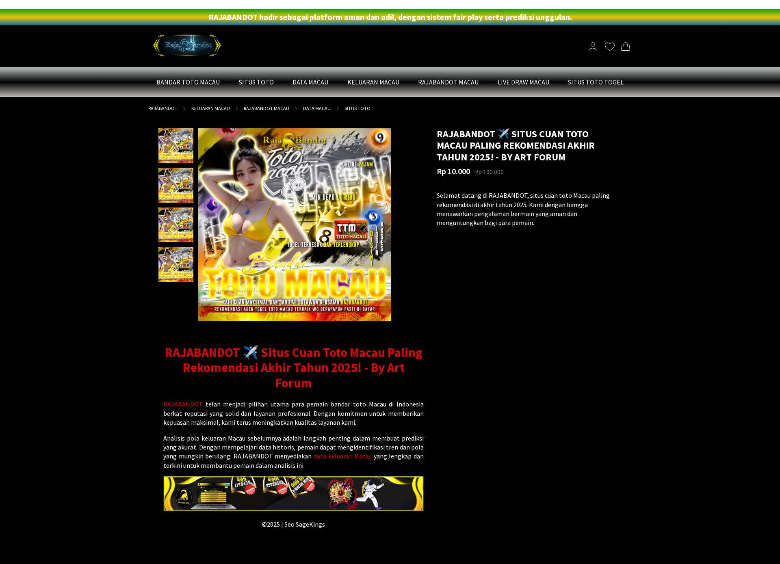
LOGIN (10, 4)
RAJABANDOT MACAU (266, 108)
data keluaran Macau (343, 456)
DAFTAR (31, 4)
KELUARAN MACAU (210, 108)
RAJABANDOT (163, 108)
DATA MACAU (317, 108)
